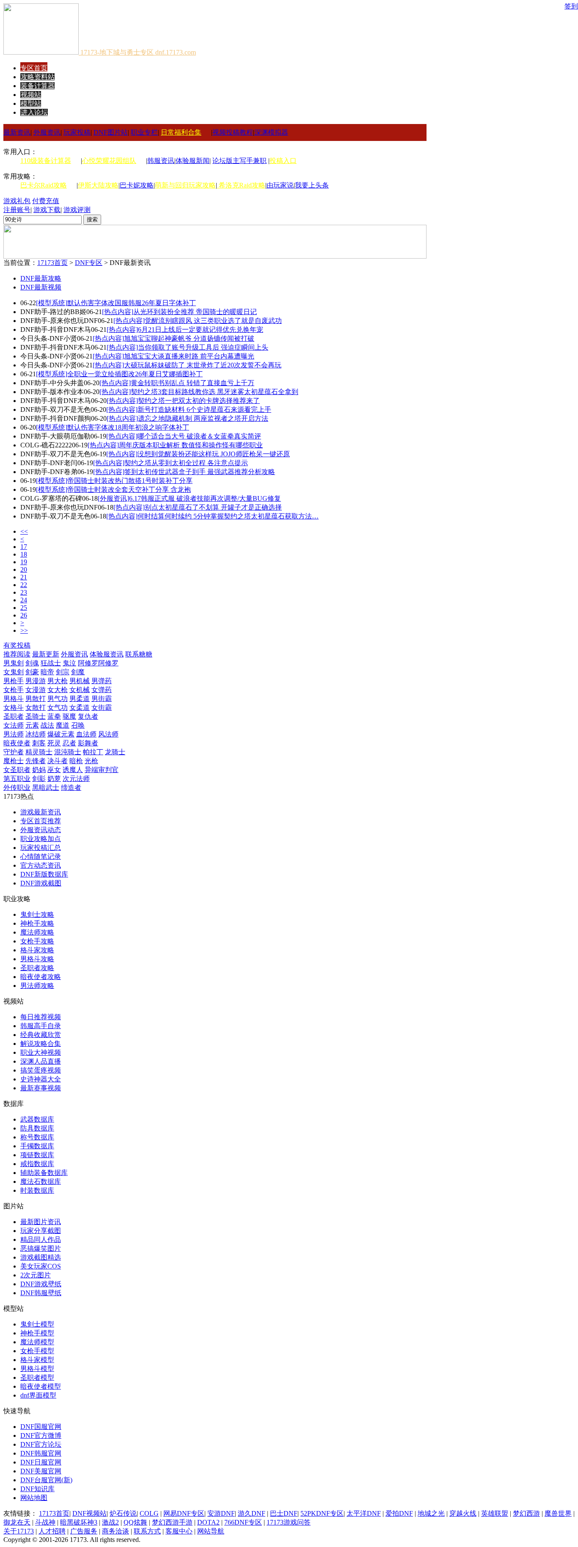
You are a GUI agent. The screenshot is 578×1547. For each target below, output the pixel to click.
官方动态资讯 (40, 865)
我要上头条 (312, 185)
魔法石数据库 (40, 1181)
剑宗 (62, 672)
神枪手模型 (37, 1333)
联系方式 (147, 1531)
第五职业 (16, 778)
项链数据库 (37, 1154)
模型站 (31, 103)
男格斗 (13, 698)
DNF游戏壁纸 (40, 1284)
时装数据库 (37, 1190)
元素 (32, 725)
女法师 (13, 725)
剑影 (39, 778)
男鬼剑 (13, 663)
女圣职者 (16, 769)
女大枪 (57, 689)
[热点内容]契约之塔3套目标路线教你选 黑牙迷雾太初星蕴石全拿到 (198, 391)
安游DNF (221, 1513)
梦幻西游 (526, 1513)
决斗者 (57, 760)
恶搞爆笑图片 (40, 1248)
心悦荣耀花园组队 (109, 160)
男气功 (57, 698)
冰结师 (35, 734)
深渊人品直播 (40, 1061)
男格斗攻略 (37, 958)
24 (23, 600)
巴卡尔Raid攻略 (43, 185)
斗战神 (45, 1522)
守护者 (13, 752)
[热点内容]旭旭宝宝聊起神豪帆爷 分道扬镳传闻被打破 (173, 338)
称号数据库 (37, 1137)
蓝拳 (54, 716)
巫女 (54, 769)
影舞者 (88, 743)
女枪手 (13, 689)
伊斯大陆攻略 (98, 185)
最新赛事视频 (40, 1088)
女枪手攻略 (37, 941)
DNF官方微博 (40, 1435)
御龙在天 (16, 1522)
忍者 (69, 743)
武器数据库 (37, 1119)
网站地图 (33, 1497)
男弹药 (101, 680)
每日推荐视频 (40, 1016)
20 (23, 569)
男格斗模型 (37, 1368)
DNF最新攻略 (40, 278)
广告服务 (83, 1531)
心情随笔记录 (40, 856)
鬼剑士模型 (37, 1324)
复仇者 (88, 716)
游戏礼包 (16, 200)
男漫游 (35, 680)
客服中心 (179, 1531)
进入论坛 (34, 112)
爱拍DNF (399, 1513)
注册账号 (16, 209)
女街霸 (101, 707)
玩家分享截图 (40, 1230)
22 (23, 584)
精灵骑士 (38, 752)
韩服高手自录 (40, 1025)
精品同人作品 (40, 1239)
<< (24, 531)
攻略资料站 (38, 76)
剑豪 (32, 672)
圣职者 (13, 716)
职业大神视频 (40, 1052)
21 (23, 577)
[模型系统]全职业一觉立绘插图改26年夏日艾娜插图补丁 (119, 374)
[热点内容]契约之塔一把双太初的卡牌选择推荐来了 (183, 400)
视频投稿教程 (232, 132)
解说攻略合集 (40, 1043)
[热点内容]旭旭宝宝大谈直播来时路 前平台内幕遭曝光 (173, 356)
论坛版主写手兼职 (239, 160)
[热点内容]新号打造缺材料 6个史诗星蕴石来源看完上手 (188, 409)
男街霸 (101, 698)
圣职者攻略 (37, 967)
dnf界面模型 (38, 1395)
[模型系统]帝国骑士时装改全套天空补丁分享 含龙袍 (113, 489)
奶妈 (39, 769)
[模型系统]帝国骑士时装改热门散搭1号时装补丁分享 (114, 480)
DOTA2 (208, 1522)
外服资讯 (47, 132)
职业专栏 (144, 132)
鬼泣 (69, 663)
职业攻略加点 (40, 838)
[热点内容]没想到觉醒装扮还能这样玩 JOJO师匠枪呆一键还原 (198, 454)
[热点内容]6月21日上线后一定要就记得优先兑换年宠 (185, 329)
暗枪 (76, 760)
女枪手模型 (37, 1350)
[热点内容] (212, 516)
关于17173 (18, 1531)
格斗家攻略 (37, 950)
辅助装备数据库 (44, 1172)
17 (23, 546)
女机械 (79, 689)
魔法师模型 (37, 1342)
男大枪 (57, 680)
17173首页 (52, 262)
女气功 (57, 707)
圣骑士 (35, 716)
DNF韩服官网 (40, 1453)
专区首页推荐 (40, 821)
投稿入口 (283, 160)
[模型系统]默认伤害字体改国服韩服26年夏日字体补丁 (116, 302)
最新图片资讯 (40, 1221)
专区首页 (33, 68)
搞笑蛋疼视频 (40, 1070)
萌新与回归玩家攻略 (185, 185)
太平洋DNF (364, 1513)
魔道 (62, 725)
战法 (47, 725)
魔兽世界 (558, 1513)
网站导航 (210, 1531)
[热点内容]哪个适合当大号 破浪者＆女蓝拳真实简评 (183, 436)
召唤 (78, 725)
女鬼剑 (13, 672)
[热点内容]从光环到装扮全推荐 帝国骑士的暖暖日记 (179, 311)
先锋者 (35, 760)
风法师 (108, 734)
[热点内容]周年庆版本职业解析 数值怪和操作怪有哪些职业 (175, 445)
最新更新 (45, 654)
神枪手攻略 (37, 923)
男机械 (79, 680)
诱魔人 (73, 769)
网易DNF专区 (183, 1513)
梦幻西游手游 (172, 1522)
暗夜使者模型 (40, 1386)
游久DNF (251, 1513)
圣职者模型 (37, 1377)
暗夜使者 (16, 743)
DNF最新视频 (40, 287)
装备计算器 (38, 85)
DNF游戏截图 (40, 883)
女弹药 (101, 689)
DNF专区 (88, 262)
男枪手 (13, 680)
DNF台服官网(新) (46, 1480)
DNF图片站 (111, 132)
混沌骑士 (67, 752)
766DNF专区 (243, 1522)
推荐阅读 (16, 654)
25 (23, 607)
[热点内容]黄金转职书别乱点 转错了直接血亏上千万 (176, 382)
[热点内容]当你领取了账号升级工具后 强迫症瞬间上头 (187, 347)
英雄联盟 (494, 1513)
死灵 (54, 743)
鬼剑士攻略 (37, 914)
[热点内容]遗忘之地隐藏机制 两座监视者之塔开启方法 (187, 418)
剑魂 (32, 663)
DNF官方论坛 (40, 1444)
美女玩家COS (40, 1266)
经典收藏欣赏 (40, 1034)
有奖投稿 (16, 645)
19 (23, 561)
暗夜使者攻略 (40, 976)
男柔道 (79, 698)
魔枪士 (13, 760)
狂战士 (51, 663)
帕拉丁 (93, 752)
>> (24, 630)
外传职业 (16, 787)
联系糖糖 (138, 654)
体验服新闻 (192, 160)
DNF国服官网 (40, 1426)
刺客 (39, 743)
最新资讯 (16, 132)
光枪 (91, 760)
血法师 (86, 734)
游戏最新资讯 (40, 812)
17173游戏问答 (289, 1522)
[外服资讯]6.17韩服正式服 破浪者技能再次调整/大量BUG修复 (189, 498)
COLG (149, 1513)
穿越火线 (462, 1513)
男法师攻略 (37, 985)
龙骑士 (115, 752)
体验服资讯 (107, 654)
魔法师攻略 (37, 932)
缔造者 (71, 787)
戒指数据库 (37, 1163)
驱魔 (69, 716)
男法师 (13, 734)
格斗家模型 (37, 1359)
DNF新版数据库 (44, 874)
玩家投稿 (77, 132)
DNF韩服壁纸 (40, 1292)
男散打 (35, 698)
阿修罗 (88, 663)
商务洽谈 (115, 1531)
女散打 (35, 707)
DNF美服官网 (40, 1471)
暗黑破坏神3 (78, 1522)
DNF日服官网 (40, 1462)
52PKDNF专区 (322, 1513)
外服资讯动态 (40, 829)
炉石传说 (123, 1513)
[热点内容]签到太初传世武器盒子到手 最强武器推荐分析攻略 (184, 471)
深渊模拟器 (271, 132)
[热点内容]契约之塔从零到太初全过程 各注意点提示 (170, 462)
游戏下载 (47, 209)
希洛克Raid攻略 (241, 185)
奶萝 (54, 778)
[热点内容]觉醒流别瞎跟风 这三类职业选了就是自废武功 (197, 320)
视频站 (31, 94)
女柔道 (79, 707)
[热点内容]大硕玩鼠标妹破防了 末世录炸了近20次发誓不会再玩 (187, 365)
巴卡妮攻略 (137, 185)
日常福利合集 (181, 132)
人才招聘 (52, 1531)
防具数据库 (37, 1128)
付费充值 (45, 200)
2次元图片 (35, 1275)
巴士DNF (283, 1513)
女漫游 (35, 689)
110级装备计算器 (45, 160)
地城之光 (431, 1513)
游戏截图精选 (40, 1257)
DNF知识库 (37, 1488)
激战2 (110, 1522)
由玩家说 (280, 185)
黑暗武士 (45, 787)
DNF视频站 (89, 1513)
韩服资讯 (160, 160)
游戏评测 (77, 209)
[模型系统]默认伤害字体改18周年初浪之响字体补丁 (112, 427)
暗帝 (47, 672)
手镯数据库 (37, 1146)
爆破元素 (60, 734)
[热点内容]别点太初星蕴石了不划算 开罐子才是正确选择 (197, 507)
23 (23, 592)
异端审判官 (101, 769)
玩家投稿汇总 (40, 847)
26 (23, 615)
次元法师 (76, 778)
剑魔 (78, 672)
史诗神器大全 (40, 1079)
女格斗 (13, 707)
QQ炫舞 (135, 1522)
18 (23, 554)
